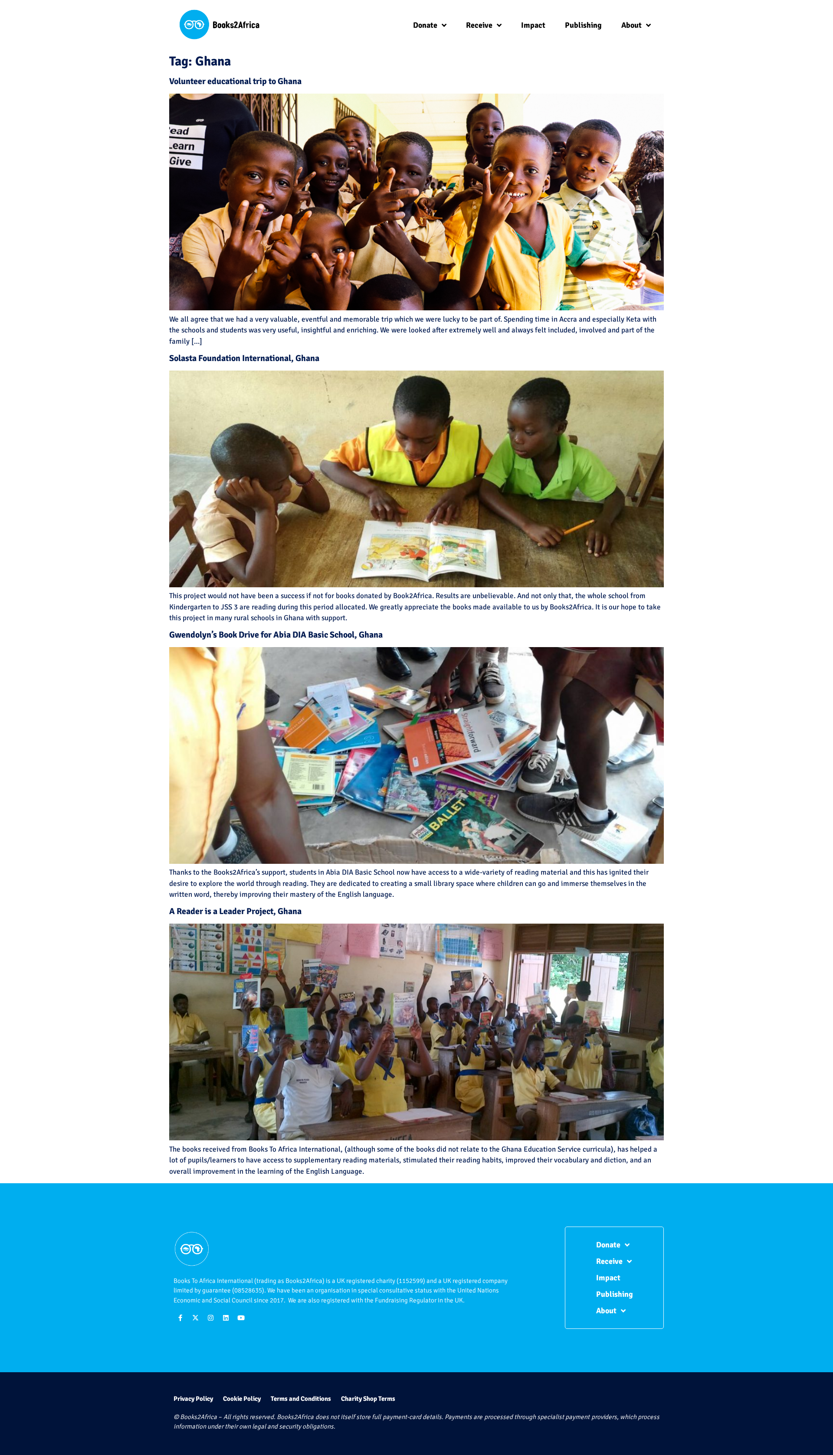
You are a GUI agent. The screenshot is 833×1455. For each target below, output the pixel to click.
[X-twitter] (195, 1318)
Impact (533, 25)
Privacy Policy (193, 1399)
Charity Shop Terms (368, 1399)
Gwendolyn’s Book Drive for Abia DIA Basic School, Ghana (276, 634)
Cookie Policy (242, 1399)
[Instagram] (210, 1318)
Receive (479, 25)
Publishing (583, 25)
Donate (425, 25)
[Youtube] (240, 1318)
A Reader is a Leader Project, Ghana (235, 911)
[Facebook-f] (180, 1318)
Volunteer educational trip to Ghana (235, 81)
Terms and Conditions (301, 1399)
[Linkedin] (225, 1318)
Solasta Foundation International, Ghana (244, 358)
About (631, 25)
